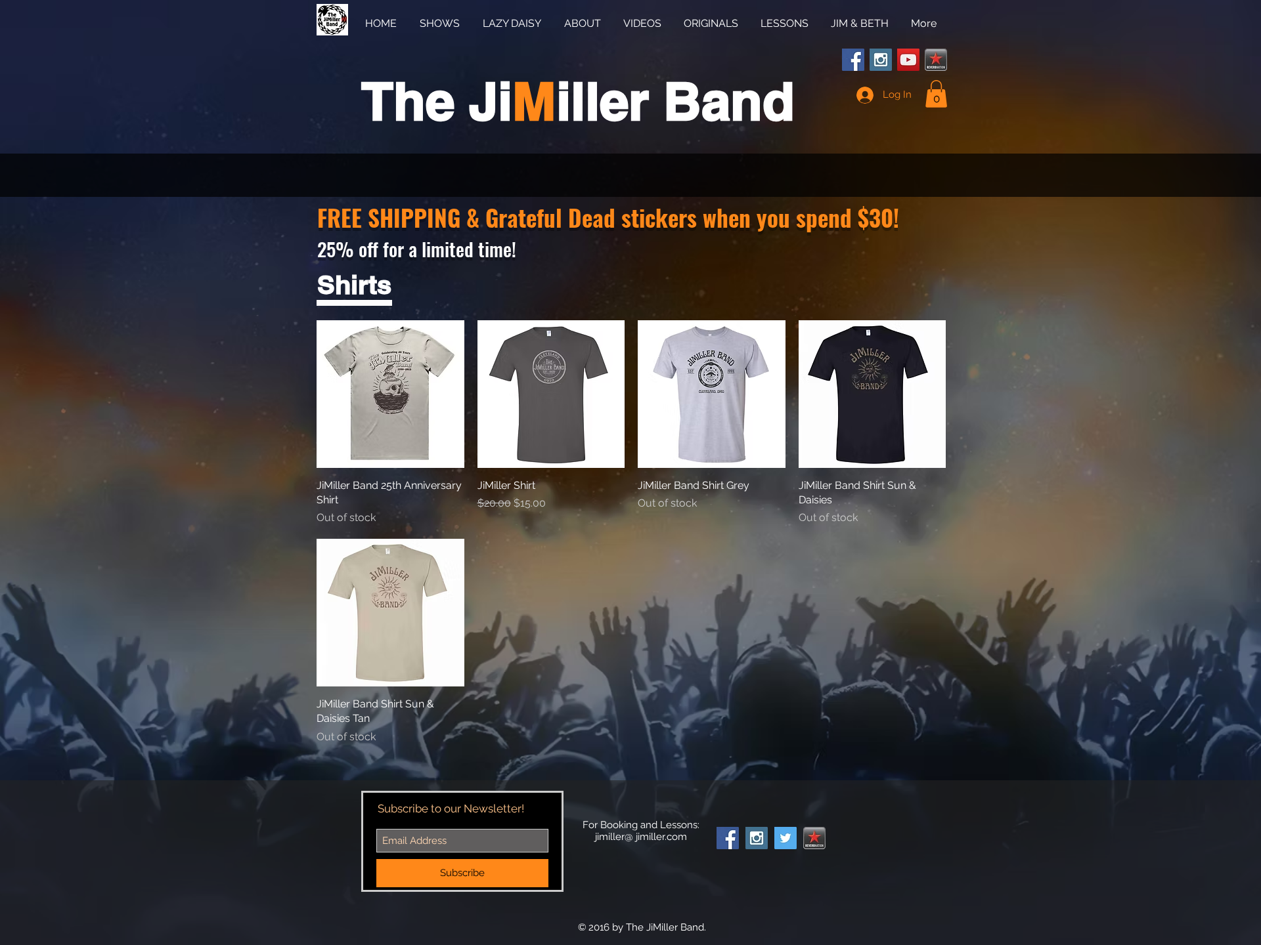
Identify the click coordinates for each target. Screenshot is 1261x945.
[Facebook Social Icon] (853, 60)
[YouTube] (908, 60)
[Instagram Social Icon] (881, 60)
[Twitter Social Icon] (785, 838)
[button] (936, 94)
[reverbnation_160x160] (936, 60)
